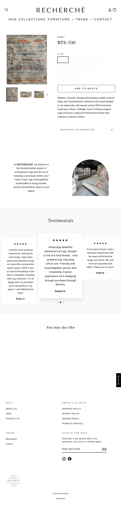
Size (61, 54)
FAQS (9, 414)
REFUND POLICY (70, 419)
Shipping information (77, 130)
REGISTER (11, 439)
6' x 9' (87, 59)
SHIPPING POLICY (71, 409)
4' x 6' (75, 59)
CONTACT (103, 19)
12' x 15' (92, 68)
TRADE (83, 19)
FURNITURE (59, 19)
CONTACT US (12, 419)
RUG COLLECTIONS (27, 19)
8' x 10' (99, 59)
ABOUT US (11, 409)
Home (60, 37)
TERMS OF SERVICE (72, 423)
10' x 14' (77, 68)
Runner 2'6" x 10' (69, 77)
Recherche (60, 498)
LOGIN (9, 444)
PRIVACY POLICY (71, 414)
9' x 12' (63, 68)
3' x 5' (63, 59)
